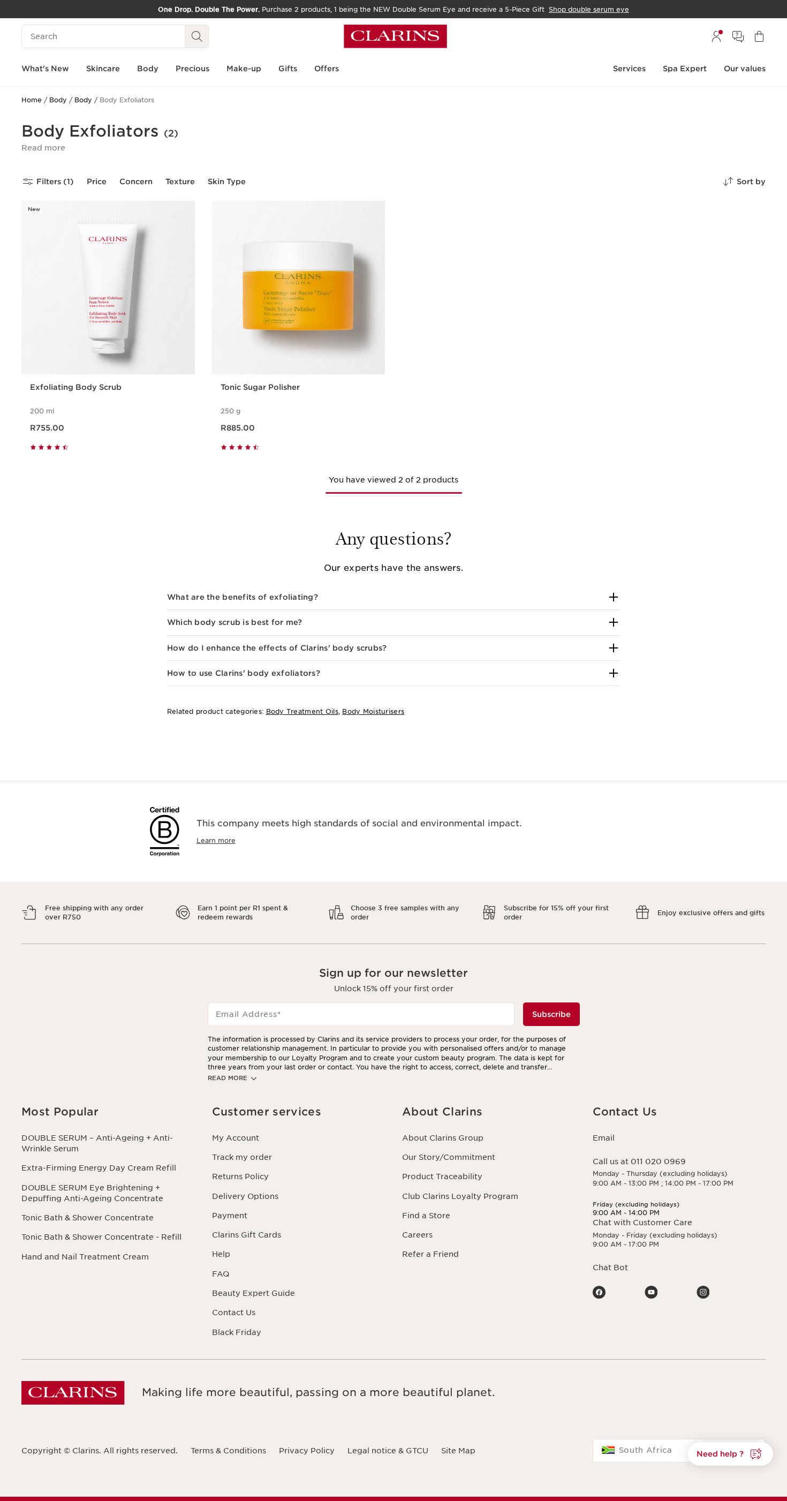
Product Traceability (442, 1176)
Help (221, 1254)
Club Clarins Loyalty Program (460, 1196)
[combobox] (679, 1450)
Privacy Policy (307, 1450)
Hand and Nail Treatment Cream (85, 1257)
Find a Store (426, 1215)
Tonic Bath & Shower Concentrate (87, 1217)
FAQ (220, 1274)
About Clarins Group (442, 1138)
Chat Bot (610, 1267)
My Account (235, 1138)
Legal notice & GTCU (387, 1450)
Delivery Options (245, 1196)
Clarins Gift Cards (246, 1235)
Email (604, 1138)
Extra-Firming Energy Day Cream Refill (98, 1168)
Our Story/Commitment (448, 1157)
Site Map (458, 1450)
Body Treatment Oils (302, 711)
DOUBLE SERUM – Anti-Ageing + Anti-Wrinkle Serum (97, 1143)
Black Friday (236, 1332)
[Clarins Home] (395, 36)
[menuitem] (716, 36)
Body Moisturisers (373, 711)
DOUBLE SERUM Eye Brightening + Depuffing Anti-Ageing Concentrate (92, 1193)
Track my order (242, 1157)
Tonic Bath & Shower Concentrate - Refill (101, 1237)
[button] (43, 147)
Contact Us (233, 1312)
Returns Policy (240, 1176)
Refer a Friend (430, 1254)
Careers (417, 1235)
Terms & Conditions (228, 1450)
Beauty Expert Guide (253, 1293)
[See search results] (197, 36)
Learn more (216, 840)
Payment (229, 1215)
